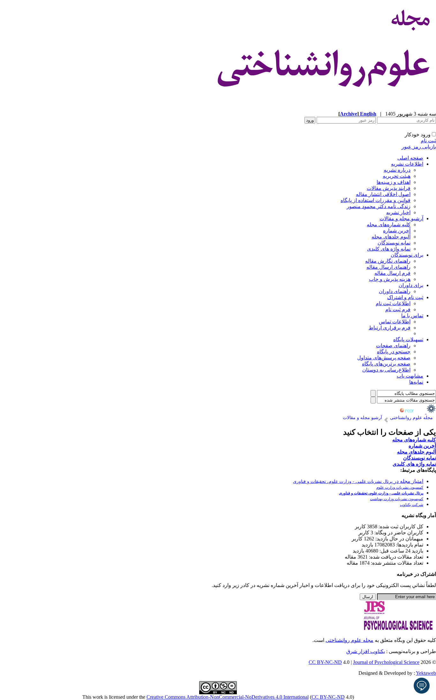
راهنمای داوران (394, 291)
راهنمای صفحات (393, 345)
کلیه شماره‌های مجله (388, 224)
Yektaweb (426, 673)
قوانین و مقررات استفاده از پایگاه (375, 200)
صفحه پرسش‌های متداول (383, 357)
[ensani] (430, 412)
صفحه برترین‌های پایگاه (386, 363)
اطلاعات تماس (394, 321)
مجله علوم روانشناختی (349, 640)
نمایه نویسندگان (394, 242)
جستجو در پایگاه (393, 351)
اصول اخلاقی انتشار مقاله (383, 194)
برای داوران (411, 285)
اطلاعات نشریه (407, 164)
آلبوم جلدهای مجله (391, 236)
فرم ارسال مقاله (392, 273)
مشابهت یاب (410, 376)
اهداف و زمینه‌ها (393, 182)
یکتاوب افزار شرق (365, 651)
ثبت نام (428, 140)
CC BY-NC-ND (328, 697)
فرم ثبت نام (397, 309)
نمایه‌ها (416, 382)
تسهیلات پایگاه (408, 339)
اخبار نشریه (398, 212)
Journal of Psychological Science (386, 662)
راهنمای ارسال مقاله (388, 267)
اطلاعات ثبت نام (393, 303)
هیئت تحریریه (396, 176)
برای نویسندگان (407, 255)
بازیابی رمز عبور (419, 146)
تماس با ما (412, 315)
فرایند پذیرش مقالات (388, 188)
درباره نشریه (397, 170)
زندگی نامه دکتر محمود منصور (378, 206)
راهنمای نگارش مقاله (387, 261)
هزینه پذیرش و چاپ (389, 279)
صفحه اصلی (410, 158)
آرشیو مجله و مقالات (401, 218)
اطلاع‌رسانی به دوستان (386, 370)
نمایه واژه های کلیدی (388, 249)
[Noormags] (412, 412)
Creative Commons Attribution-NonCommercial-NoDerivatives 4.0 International (228, 697)
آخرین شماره (396, 230)
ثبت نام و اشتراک (405, 297)
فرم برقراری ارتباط (389, 327)
